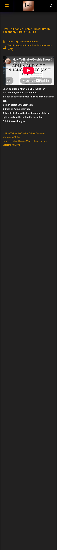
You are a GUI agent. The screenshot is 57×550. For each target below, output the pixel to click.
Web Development (28, 41)
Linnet (10, 41)
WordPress (13, 45)
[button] (6, 6)
